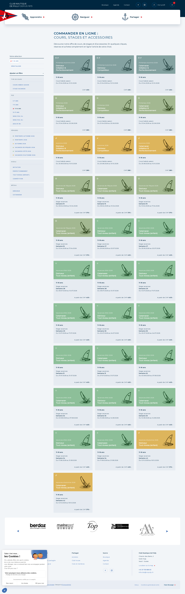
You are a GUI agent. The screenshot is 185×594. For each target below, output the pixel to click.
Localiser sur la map (146, 565)
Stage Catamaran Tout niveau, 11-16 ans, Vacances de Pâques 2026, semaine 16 (70, 238)
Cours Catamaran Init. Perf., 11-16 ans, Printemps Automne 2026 (152, 74)
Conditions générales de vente (150, 585)
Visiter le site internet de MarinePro (65, 526)
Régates (44, 557)
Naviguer (85, 17)
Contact (127, 5)
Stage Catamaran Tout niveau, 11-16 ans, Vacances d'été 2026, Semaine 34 (111, 450)
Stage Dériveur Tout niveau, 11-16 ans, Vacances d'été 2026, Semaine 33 (110, 408)
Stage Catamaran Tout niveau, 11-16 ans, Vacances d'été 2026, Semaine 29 (70, 323)
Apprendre (36, 17)
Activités (75, 557)
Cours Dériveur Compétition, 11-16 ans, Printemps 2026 (111, 114)
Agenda (116, 5)
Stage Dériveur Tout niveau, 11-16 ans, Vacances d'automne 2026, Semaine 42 (153, 450)
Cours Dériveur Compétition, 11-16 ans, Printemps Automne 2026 (111, 74)
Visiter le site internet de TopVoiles (92, 526)
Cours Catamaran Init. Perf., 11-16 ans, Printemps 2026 (152, 114)
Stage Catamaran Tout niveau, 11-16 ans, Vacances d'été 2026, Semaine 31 (111, 365)
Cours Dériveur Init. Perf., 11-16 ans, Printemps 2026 (72, 114)
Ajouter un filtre (16, 73)
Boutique (105, 5)
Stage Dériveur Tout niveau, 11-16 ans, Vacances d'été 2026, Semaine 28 (69, 281)
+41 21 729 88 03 (145, 569)
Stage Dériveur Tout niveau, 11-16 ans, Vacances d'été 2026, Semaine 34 (69, 450)
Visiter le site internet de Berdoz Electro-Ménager (38, 526)
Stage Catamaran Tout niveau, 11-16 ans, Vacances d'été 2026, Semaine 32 (70, 408)
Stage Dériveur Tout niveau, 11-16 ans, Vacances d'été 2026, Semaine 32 (152, 365)
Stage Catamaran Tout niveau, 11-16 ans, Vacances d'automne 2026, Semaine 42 (70, 492)
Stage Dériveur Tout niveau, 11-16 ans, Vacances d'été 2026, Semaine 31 (69, 365)
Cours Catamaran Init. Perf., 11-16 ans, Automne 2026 (155, 154)
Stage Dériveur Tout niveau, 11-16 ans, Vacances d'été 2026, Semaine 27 (110, 238)
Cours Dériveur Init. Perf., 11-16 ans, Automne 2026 (72, 154)
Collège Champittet (120, 526)
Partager (134, 17)
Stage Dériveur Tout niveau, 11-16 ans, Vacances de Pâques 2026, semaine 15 (70, 196)
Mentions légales (49, 584)
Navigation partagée (48, 560)
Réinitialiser (16, 66)
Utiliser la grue (46, 564)
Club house (76, 560)
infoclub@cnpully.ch (146, 572)
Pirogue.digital (66, 584)
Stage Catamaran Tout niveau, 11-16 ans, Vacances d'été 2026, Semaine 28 (111, 281)
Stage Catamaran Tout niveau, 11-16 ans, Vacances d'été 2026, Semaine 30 (153, 323)
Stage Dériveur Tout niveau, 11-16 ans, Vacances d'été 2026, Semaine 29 (152, 281)
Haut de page (169, 585)
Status (137, 585)
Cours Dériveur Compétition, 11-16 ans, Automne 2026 (111, 154)
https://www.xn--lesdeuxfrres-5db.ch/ (147, 531)
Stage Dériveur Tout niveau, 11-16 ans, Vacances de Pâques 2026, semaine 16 (153, 196)
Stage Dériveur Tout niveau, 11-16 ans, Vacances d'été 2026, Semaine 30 (110, 323)
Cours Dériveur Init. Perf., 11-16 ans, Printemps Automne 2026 (72, 74)
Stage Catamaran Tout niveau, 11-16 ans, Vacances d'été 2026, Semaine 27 (153, 238)
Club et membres (78, 564)
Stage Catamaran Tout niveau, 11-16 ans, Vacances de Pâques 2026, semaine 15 (111, 196)
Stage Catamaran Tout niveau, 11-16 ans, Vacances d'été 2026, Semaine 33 (153, 408)
